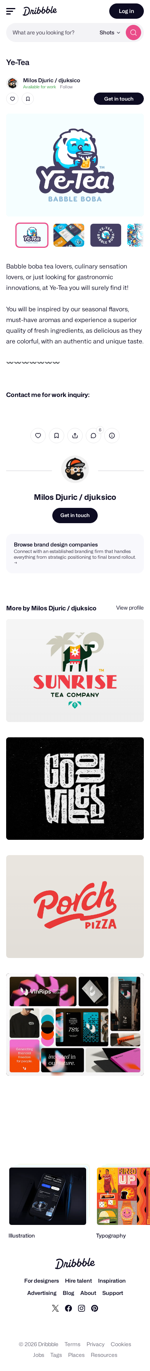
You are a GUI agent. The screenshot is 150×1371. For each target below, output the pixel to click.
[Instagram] (81, 1307)
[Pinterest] (94, 1307)
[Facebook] (68, 1307)
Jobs (38, 1354)
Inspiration (112, 1280)
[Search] (133, 32)
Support (112, 1293)
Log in (126, 11)
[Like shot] (12, 99)
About (88, 1293)
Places (76, 1354)
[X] (55, 1307)
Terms (72, 1344)
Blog (68, 1293)
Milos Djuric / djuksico (51, 80)
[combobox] (51, 32)
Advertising (42, 1293)
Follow (66, 86)
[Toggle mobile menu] (11, 11)
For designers (41, 1280)
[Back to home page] (40, 11)
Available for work (39, 87)
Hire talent (78, 1280)
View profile (130, 607)
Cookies (121, 1344)
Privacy (96, 1344)
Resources (104, 1354)
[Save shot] (28, 99)
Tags (56, 1354)
